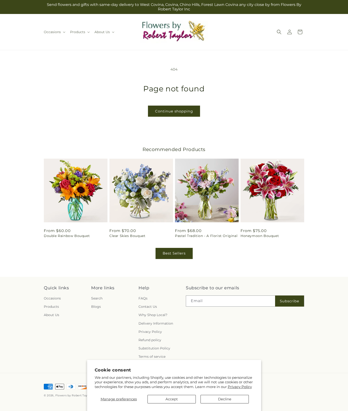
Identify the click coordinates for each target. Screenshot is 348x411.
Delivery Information (155, 323)
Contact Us (147, 306)
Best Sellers (174, 253)
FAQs (142, 298)
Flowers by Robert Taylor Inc (75, 395)
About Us (51, 315)
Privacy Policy (240, 386)
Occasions (52, 298)
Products (51, 306)
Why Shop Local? (152, 315)
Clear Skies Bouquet (127, 236)
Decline (224, 399)
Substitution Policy (154, 348)
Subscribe (289, 301)
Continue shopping (174, 111)
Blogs (96, 306)
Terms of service (151, 356)
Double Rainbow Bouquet (67, 236)
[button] (54, 32)
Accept (171, 399)
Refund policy (149, 340)
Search (97, 298)
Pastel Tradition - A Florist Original (206, 236)
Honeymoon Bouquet (260, 236)
